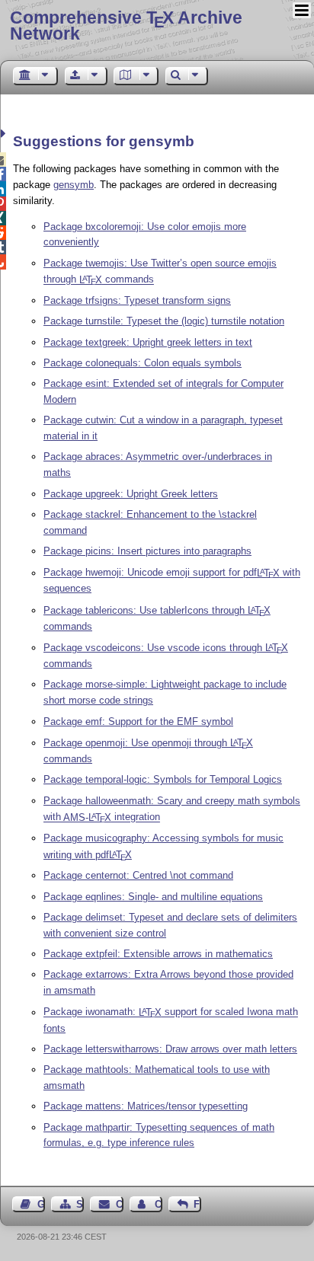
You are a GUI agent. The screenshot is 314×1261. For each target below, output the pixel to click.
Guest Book (41, 1204)
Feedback (197, 1204)
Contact (119, 1204)
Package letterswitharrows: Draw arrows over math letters (170, 1049)
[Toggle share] (5, 133)
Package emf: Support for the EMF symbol (138, 721)
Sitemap (80, 1204)
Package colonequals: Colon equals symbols (142, 363)
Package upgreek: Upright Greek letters (130, 494)
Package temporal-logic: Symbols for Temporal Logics (162, 779)
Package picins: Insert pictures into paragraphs (147, 551)
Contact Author (158, 1204)
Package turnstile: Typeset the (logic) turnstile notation (163, 321)
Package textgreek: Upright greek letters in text (147, 342)
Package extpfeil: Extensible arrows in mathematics (158, 953)
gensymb (73, 184)
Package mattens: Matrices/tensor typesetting (145, 1106)
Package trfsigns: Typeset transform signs (137, 300)
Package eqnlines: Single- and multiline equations (153, 896)
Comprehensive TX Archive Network (126, 25)
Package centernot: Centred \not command (138, 875)
